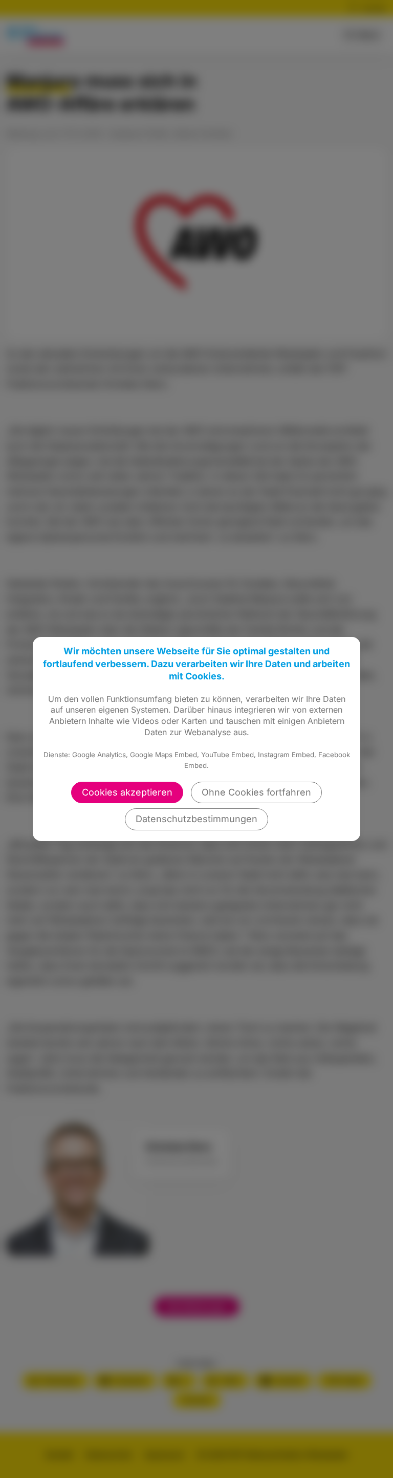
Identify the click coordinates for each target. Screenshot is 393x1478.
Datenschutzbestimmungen (196, 818)
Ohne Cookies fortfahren (256, 792)
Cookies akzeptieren (127, 792)
